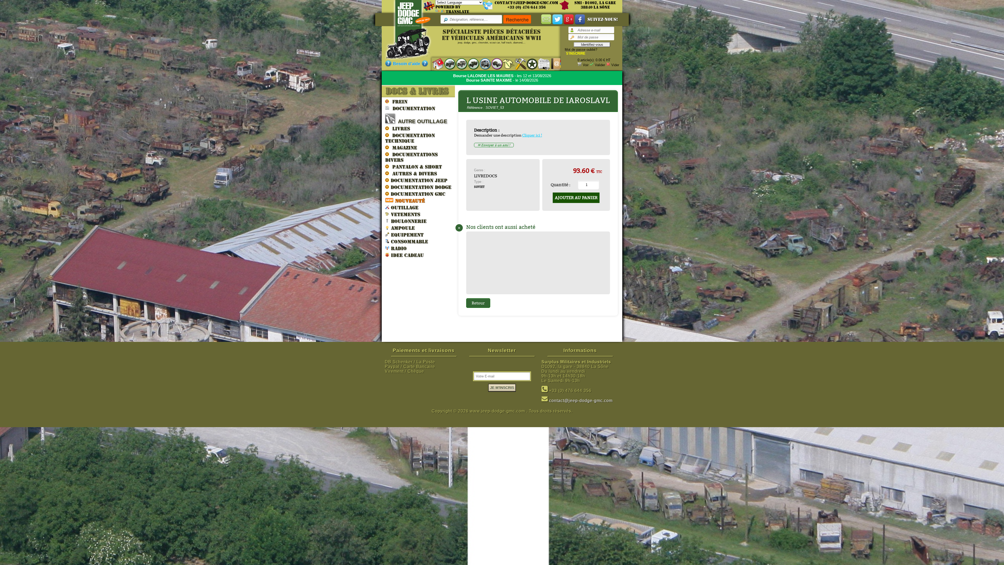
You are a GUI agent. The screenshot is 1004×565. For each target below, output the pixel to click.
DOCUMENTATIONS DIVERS (411, 157)
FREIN (398, 102)
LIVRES (399, 129)
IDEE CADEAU (406, 255)
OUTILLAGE (403, 208)
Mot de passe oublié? (581, 50)
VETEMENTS (404, 214)
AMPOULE (402, 228)
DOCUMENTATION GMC (417, 194)
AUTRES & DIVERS (413, 174)
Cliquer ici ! (532, 135)
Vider (615, 65)
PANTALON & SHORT (415, 167)
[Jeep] (447, 64)
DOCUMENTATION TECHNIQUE (410, 138)
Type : (478, 182)
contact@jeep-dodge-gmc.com (526, 2)
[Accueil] (435, 64)
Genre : (479, 170)
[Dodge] (459, 64)
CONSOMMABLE (408, 242)
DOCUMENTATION (412, 108)
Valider (600, 65)
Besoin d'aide (406, 63)
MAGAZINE (403, 148)
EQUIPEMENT (406, 235)
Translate (457, 11)
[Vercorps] (506, 64)
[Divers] (529, 64)
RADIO (398, 248)
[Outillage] (518, 64)
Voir (586, 65)
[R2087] (482, 64)
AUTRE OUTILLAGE (421, 121)
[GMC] (471, 64)
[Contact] (553, 64)
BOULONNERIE (407, 221)
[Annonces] (541, 64)
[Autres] (494, 64)
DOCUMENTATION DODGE (420, 187)
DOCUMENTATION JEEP (418, 180)
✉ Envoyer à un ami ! (494, 145)
